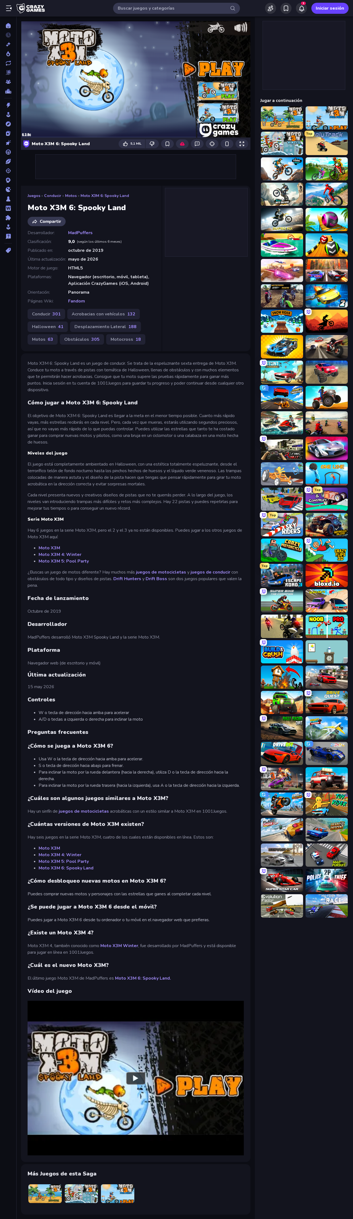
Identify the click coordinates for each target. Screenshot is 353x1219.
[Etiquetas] (8, 250)
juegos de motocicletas (161, 572)
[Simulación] (8, 227)
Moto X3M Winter (119, 946)
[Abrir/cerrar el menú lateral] (8, 8)
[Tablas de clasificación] (8, 91)
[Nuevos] (8, 44)
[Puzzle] (8, 217)
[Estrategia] (8, 180)
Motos (71, 195)
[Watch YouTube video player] (135, 1078)
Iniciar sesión (330, 8)
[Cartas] (8, 133)
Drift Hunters (127, 579)
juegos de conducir (210, 572)
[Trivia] (8, 236)
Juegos (34, 195)
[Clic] (8, 142)
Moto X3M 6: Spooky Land (105, 195)
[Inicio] (8, 25)
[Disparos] (8, 170)
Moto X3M (49, 548)
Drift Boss (156, 579)
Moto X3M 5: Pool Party (64, 561)
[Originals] (8, 72)
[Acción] (8, 105)
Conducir (52, 195)
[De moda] (8, 53)
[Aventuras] (8, 124)
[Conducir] (8, 152)
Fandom (76, 301)
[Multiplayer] (8, 82)
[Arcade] (8, 114)
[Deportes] (8, 161)
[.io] (8, 189)
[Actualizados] (8, 63)
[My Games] (286, 8)
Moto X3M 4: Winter (60, 555)
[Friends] (270, 8)
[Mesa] (8, 199)
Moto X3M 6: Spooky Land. (143, 978)
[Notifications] (301, 8)
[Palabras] (8, 208)
